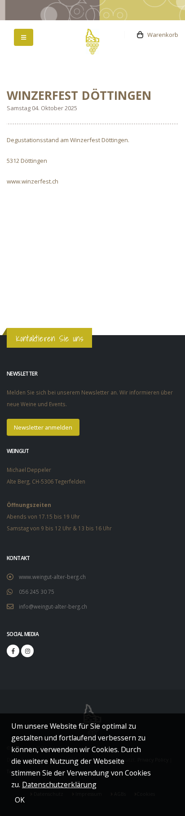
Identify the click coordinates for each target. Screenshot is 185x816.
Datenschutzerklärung (59, 784)
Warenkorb (160, 35)
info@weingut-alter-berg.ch (53, 606)
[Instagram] (27, 651)
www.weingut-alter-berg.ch (52, 576)
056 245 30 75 (36, 591)
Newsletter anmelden (43, 427)
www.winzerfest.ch (32, 181)
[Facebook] (13, 651)
